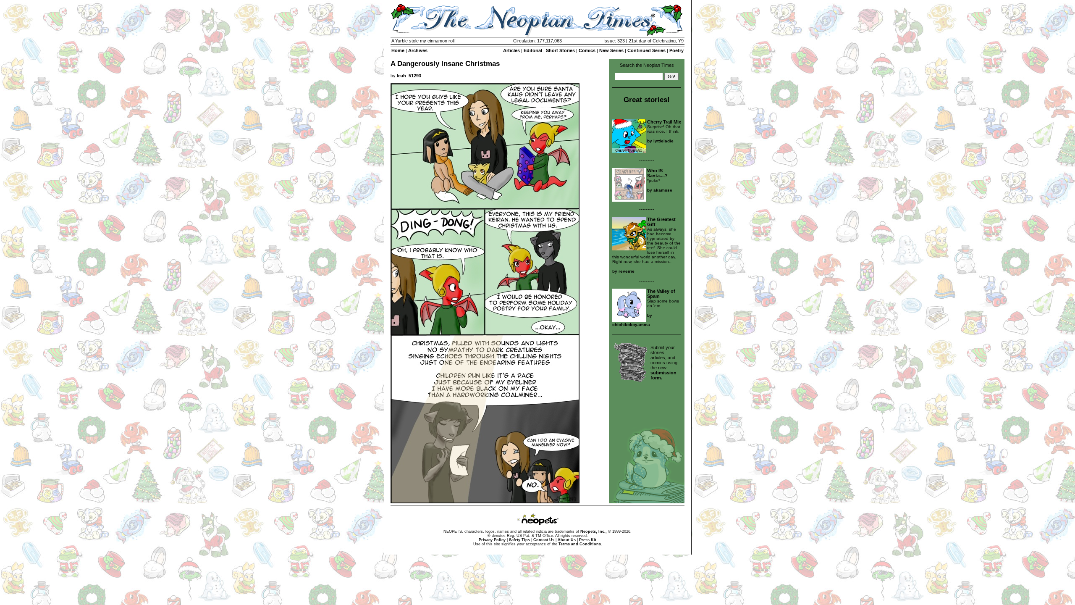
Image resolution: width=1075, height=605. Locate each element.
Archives (417, 50)
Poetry (676, 50)
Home (397, 50)
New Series (611, 50)
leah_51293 (409, 75)
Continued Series (646, 50)
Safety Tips (519, 540)
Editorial (533, 50)
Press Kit (587, 540)
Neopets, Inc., (593, 531)
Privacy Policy (492, 540)
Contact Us (543, 540)
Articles (511, 50)
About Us (567, 540)
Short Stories (560, 50)
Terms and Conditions (579, 544)
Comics (587, 50)
